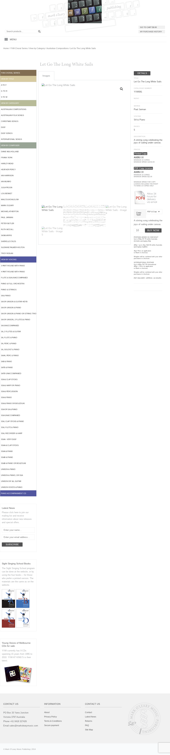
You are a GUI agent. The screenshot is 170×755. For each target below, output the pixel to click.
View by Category (37, 48)
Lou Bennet (6, 193)
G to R (4, 91)
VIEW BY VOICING (9, 259)
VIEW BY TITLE (7, 79)
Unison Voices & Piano (11, 487)
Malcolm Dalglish (10, 199)
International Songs (11, 139)
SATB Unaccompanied (11, 373)
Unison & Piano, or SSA (12, 475)
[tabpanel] (84, 162)
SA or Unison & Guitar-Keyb (14, 302)
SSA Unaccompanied (10, 415)
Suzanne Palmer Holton (13, 247)
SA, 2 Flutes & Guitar (11, 332)
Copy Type (138, 214)
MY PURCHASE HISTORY (151, 32)
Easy (3, 127)
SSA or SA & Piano (9, 409)
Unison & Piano (8, 469)
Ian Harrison (7, 175)
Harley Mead (7, 164)
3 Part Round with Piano (13, 266)
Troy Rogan (7, 253)
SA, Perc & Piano (8, 343)
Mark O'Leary (7, 205)
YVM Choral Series (19, 48)
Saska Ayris (6, 235)
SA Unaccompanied (10, 326)
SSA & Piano (6, 397)
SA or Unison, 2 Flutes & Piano (15, 320)
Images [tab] (46, 76)
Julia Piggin (6, 187)
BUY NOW (153, 230)
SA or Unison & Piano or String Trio (18, 314)
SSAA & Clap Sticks (10, 445)
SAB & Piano (6, 361)
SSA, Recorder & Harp (11, 433)
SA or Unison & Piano (11, 308)
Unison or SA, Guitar (11, 481)
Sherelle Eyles (8, 241)
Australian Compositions (57, 48)
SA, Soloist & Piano (10, 349)
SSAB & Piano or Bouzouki (13, 463)
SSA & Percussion (9, 391)
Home (6, 48)
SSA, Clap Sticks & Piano (12, 421)
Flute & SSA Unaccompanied (14, 278)
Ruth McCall (7, 229)
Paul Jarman (7, 217)
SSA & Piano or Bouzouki (13, 403)
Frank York (6, 158)
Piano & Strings (8, 290)
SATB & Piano (7, 367)
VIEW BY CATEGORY (10, 103)
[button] (6, 39)
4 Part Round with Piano (13, 272)
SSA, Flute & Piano (9, 427)
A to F (4, 85)
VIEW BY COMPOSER (10, 145)
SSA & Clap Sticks (9, 379)
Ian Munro (6, 181)
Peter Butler (7, 223)
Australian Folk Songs (12, 115)
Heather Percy (8, 169)
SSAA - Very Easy (8, 439)
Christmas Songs (9, 121)
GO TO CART (148, 27)
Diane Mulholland (10, 152)
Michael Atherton (10, 211)
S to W (4, 97)
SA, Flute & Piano (9, 337)
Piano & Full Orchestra (12, 284)
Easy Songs (6, 133)
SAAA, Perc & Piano (10, 355)
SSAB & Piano (7, 457)
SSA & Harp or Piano (10, 385)
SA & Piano (6, 296)
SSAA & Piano (7, 451)
